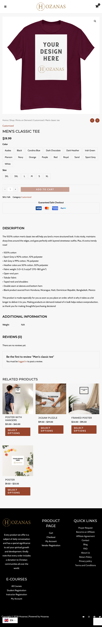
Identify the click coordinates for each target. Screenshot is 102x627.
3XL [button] (16, 176)
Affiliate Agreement (85, 536)
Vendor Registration (51, 545)
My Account (16, 598)
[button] (95, 21)
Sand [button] (77, 157)
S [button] (39, 176)
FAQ (85, 548)
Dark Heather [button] (72, 150)
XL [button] (47, 176)
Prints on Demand (24, 120)
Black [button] (19, 150)
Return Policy (85, 557)
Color (5, 144)
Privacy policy (85, 561)
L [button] (24, 176)
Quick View (17, 411)
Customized (38, 120)
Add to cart (45, 189)
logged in (22, 361)
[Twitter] (100, 617)
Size (4, 170)
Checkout (51, 537)
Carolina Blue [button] (34, 150)
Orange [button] (32, 157)
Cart (51, 533)
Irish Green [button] (90, 150)
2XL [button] (6, 176)
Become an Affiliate (85, 532)
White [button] (8, 164)
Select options (14, 431)
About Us (85, 552)
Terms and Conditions (85, 565)
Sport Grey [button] (90, 157)
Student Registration (16, 590)
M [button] (32, 176)
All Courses (16, 586)
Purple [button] (45, 157)
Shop (12, 120)
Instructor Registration (16, 594)
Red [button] (55, 157)
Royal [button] (66, 157)
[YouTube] (83, 617)
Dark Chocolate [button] (53, 150)
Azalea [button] (8, 150)
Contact (85, 540)
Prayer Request (85, 527)
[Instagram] (89, 617)
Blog (85, 544)
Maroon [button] (8, 157)
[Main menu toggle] (5, 6)
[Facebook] (94, 617)
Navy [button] (20, 157)
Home (5, 120)
